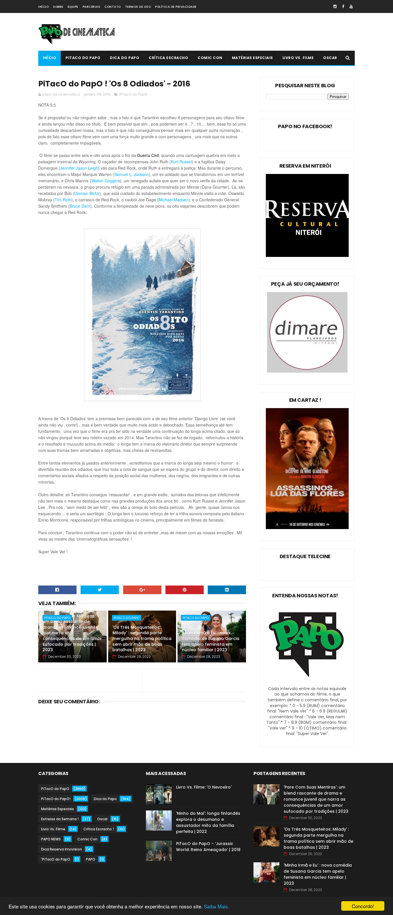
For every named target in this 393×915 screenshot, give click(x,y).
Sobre (58, 7)
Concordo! (363, 906)
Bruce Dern (80, 206)
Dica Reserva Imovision (61, 849)
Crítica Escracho (168, 57)
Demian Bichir (87, 193)
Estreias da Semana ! (60, 819)
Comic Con (210, 57)
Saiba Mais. (216, 906)
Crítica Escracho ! (98, 829)
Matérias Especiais (252, 57)
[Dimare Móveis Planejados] (307, 371)
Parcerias (91, 7)
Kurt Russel (181, 161)
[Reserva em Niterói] (307, 255)
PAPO (90, 859)
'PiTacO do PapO (55, 859)
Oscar (330, 57)
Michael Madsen (173, 199)
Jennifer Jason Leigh (79, 168)
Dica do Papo (124, 57)
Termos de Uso (138, 7)
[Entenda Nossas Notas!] (307, 683)
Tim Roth (63, 199)
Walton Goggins (105, 180)
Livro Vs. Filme (298, 57)
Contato (112, 7)
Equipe (73, 7)
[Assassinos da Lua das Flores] (307, 528)
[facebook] (343, 6)
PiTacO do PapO (83, 57)
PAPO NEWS (51, 839)
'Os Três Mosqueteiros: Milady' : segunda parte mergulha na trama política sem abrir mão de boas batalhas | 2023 (141, 638)
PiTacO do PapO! (55, 798)
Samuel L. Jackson (131, 174)
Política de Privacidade (176, 7)
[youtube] (351, 6)
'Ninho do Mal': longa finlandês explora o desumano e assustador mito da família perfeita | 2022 (208, 822)
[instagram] (335, 6)
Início (43, 7)
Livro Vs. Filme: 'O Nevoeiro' (204, 787)
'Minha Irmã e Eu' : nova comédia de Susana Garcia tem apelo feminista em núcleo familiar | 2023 (210, 641)
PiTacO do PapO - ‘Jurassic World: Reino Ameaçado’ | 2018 (208, 847)
